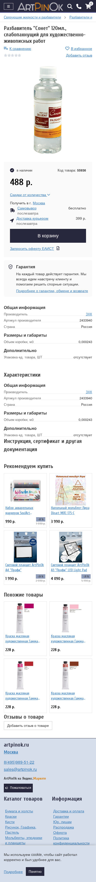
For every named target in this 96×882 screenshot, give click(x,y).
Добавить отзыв (79, 55)
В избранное (81, 48)
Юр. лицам (62, 821)
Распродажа (63, 827)
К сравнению (20, 48)
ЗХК (89, 314)
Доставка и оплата (68, 810)
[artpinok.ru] (40, 6)
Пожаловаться (20, 788)
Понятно (35, 871)
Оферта (60, 832)
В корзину (48, 235)
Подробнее (13, 871)
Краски (11, 816)
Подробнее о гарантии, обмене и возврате (52, 290)
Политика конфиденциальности (71, 840)
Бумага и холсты (19, 810)
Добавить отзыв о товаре (28, 726)
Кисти (10, 821)
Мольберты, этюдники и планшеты (23, 840)
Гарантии (61, 816)
